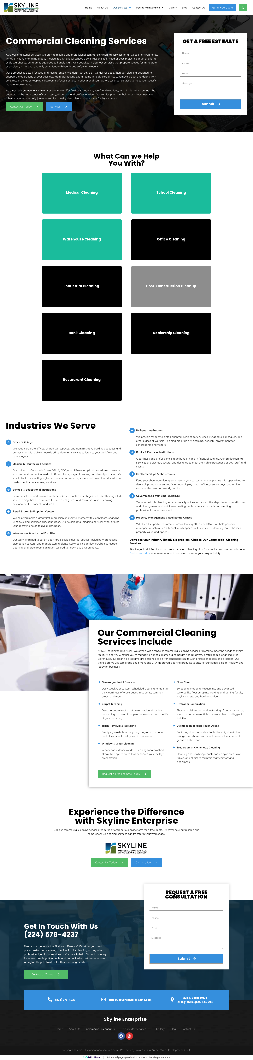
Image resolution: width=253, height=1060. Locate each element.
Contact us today (139, 553)
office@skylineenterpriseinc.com (130, 1000)
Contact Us (198, 7)
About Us (102, 7)
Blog (184, 7)
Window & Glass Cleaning (118, 743)
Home (88, 7)
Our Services (120, 7)
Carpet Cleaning (112, 704)
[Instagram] (129, 1036)
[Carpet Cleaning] (99, 703)
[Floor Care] (173, 681)
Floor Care (183, 682)
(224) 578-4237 (51, 934)
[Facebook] (121, 1036)
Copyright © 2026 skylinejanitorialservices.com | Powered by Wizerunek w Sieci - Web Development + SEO (126, 1050)
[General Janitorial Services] (99, 681)
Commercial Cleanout (99, 1029)
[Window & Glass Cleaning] (99, 743)
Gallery (173, 7)
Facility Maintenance (148, 7)
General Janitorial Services (118, 682)
